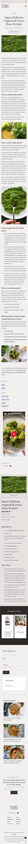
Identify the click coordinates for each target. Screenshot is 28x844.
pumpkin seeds (13, 530)
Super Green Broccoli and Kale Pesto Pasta (15, 336)
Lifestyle (9, 823)
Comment (5, 665)
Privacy (18, 823)
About (17, 817)
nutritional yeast (12, 546)
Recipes (9, 817)
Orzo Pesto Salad (8, 331)
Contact (18, 821)
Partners (18, 819)
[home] (5, 6)
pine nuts (21, 530)
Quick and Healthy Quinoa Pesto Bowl (14, 334)
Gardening (10, 819)
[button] (26, 6)
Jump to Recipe (14, 31)
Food (8, 821)
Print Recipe (13, 495)
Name (4, 658)
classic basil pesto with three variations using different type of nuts (13, 372)
